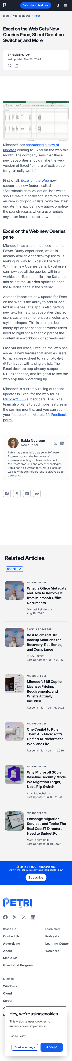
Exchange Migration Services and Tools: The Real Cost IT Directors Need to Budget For (46, 826)
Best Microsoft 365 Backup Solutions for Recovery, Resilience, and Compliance (44, 642)
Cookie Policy (17, 1035)
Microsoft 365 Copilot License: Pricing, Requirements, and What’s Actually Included (45, 691)
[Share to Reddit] (37, 493)
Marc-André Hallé (38, 840)
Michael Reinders (38, 609)
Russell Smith (36, 656)
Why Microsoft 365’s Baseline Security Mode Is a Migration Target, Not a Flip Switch (46, 779)
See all (11, 569)
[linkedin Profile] (16, 66)
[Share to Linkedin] (27, 493)
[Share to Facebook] (7, 493)
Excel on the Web (35, 180)
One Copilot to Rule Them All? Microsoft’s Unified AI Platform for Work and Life (45, 736)
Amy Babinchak (37, 793)
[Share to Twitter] (17, 493)
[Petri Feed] (24, 918)
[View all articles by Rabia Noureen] (13, 443)
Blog (6, 15)
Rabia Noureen (24, 57)
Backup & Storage (39, 629)
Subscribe (36, 877)
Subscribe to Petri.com (36, 5)
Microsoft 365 (22, 15)
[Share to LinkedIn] (33, 918)
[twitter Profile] (10, 66)
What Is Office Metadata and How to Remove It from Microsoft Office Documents (46, 595)
